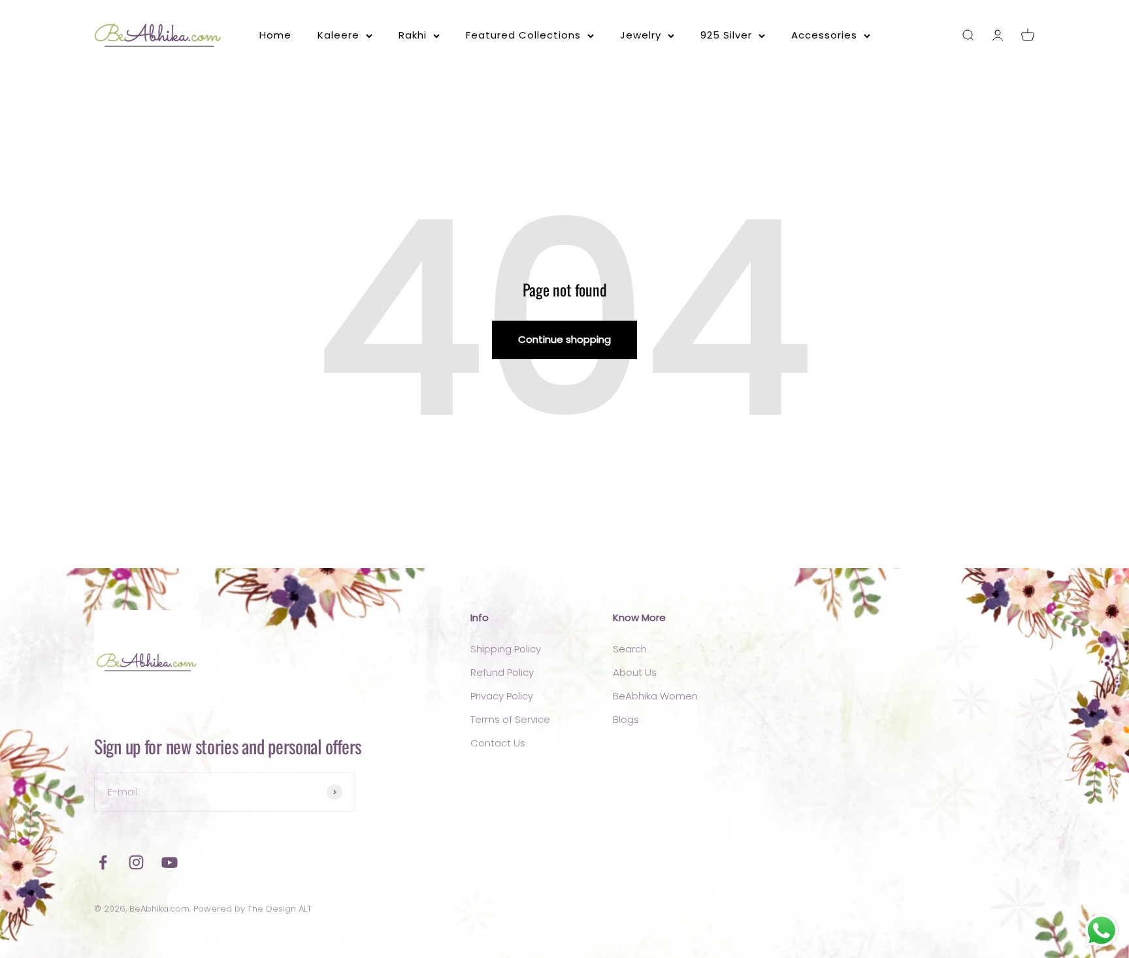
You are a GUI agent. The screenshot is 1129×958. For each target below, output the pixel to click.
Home (275, 35)
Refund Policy (502, 672)
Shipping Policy (505, 649)
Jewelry (640, 35)
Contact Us (497, 743)
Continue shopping (564, 339)
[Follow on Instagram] (136, 862)
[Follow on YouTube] (169, 862)
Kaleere (338, 35)
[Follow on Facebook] (103, 862)
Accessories (824, 35)
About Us (635, 672)
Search (630, 649)
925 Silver (726, 35)
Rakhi (413, 35)
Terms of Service (510, 719)
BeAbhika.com (159, 908)
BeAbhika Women (655, 696)
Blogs (626, 719)
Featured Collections (523, 35)
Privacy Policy (501, 696)
